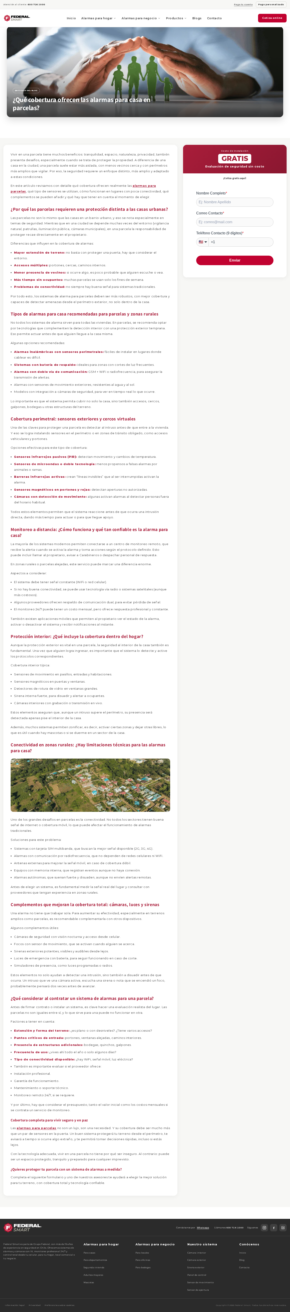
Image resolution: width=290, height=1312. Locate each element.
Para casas (89, 1252)
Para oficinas (142, 1260)
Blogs (197, 18)
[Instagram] (264, 1227)
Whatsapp (203, 1227)
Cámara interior (196, 1252)
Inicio (71, 18)
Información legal (15, 1305)
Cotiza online (272, 17)
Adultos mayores (93, 1275)
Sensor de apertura (198, 1290)
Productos (174, 18)
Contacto (214, 18)
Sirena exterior (195, 1267)
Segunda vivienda (94, 1267)
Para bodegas (142, 1267)
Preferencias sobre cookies (60, 1305)
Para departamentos (95, 1260)
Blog (241, 1260)
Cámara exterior (196, 1260)
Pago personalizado (271, 4)
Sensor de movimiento (200, 1282)
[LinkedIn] (283, 1227)
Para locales (142, 1252)
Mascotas (89, 1282)
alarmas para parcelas (36, 1128)
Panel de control (196, 1275)
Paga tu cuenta (243, 4)
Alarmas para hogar (97, 18)
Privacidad (35, 1305)
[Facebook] (273, 1227)
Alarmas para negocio (139, 18)
